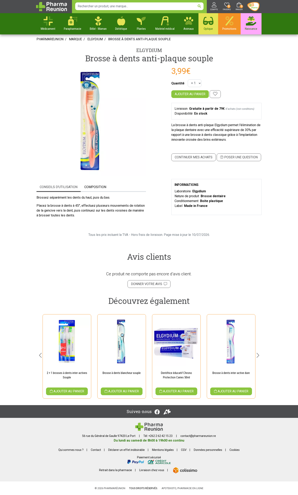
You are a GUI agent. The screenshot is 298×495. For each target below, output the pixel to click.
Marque (75, 39)
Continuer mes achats (193, 157)
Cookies (234, 449)
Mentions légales (163, 449)
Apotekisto (182, 488)
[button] (40, 355)
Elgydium (149, 50)
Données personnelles (208, 449)
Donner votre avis (147, 284)
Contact (96, 449)
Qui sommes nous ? (71, 449)
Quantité (177, 83)
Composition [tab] (95, 187)
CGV (184, 449)
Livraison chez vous (151, 470)
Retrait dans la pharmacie (115, 470)
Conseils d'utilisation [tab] (58, 187)
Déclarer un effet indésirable (126, 449)
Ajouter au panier (190, 94)
